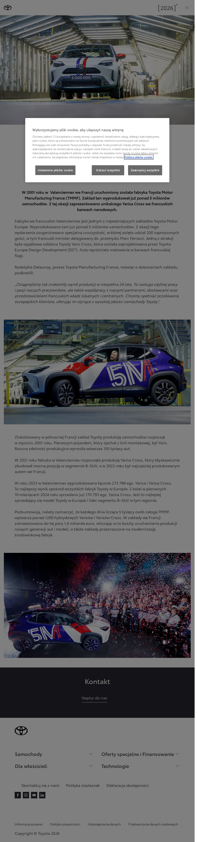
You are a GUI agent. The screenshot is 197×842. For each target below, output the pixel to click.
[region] (97, 150)
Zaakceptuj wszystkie (145, 170)
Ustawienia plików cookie (55, 170)
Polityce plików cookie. (138, 157)
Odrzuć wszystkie (108, 170)
